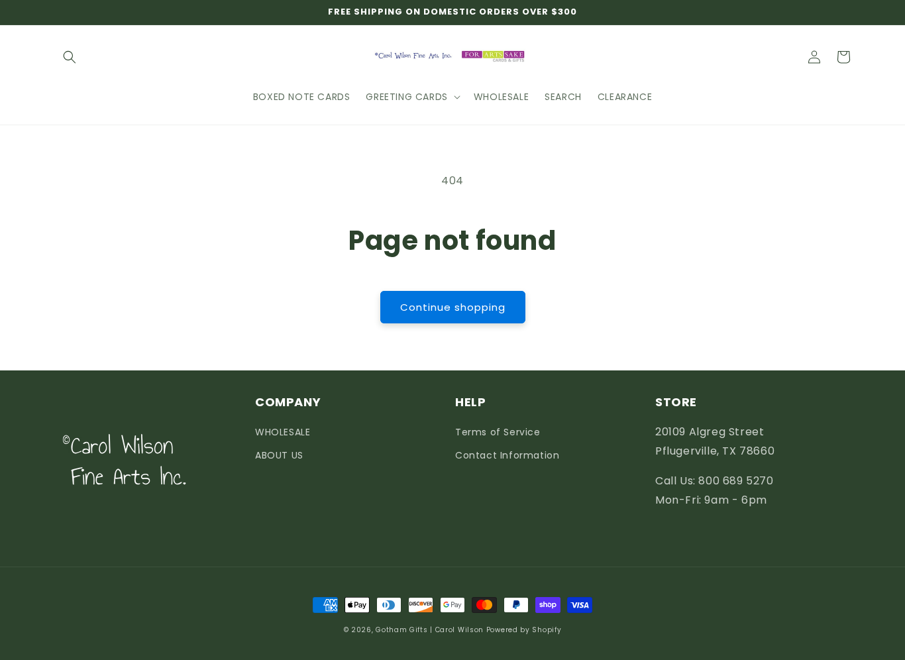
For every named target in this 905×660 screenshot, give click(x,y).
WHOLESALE (282, 432)
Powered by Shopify (524, 630)
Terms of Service (498, 432)
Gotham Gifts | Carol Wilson (430, 630)
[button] (69, 57)
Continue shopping (453, 307)
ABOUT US (279, 455)
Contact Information (507, 455)
